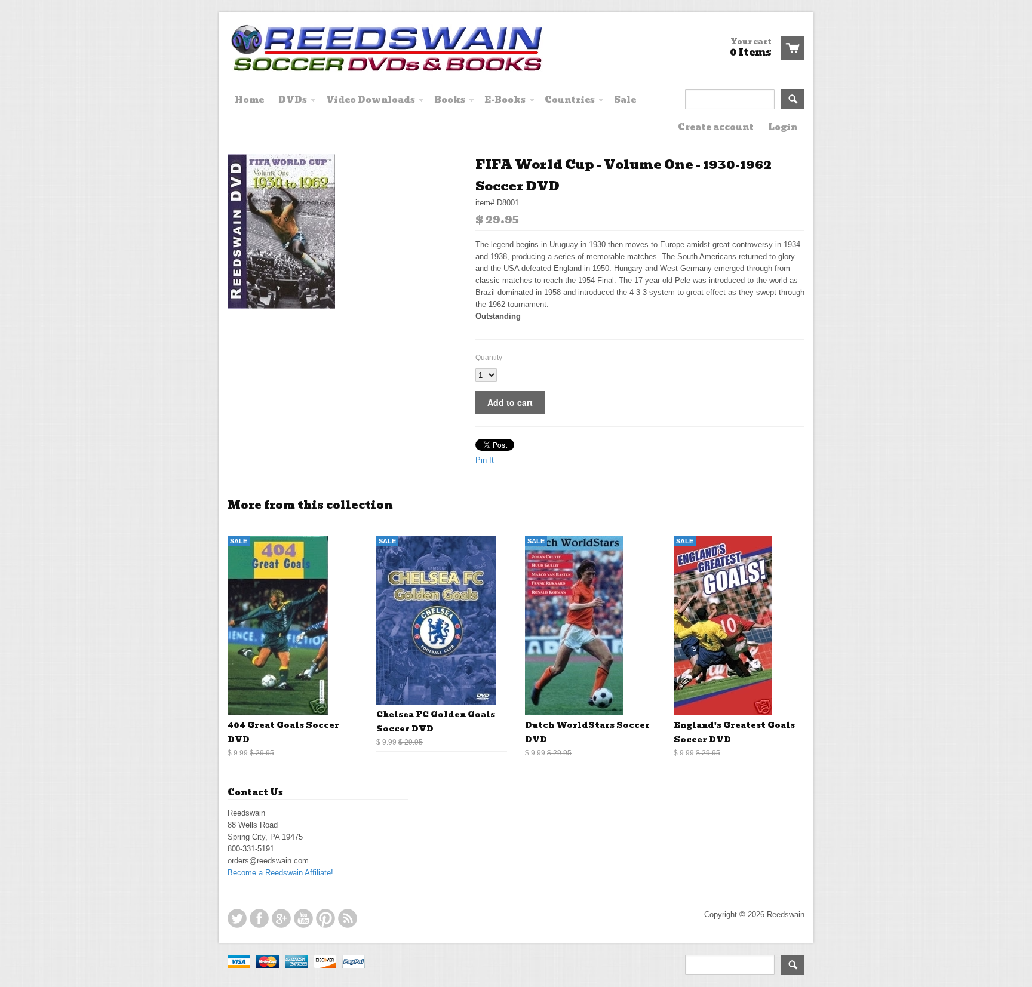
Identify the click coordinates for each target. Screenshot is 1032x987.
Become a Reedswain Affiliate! (280, 872)
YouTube (303, 918)
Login (782, 127)
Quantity (488, 357)
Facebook (259, 918)
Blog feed (347, 918)
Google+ (281, 918)
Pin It (484, 460)
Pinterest (325, 918)
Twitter (237, 918)
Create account (716, 127)
